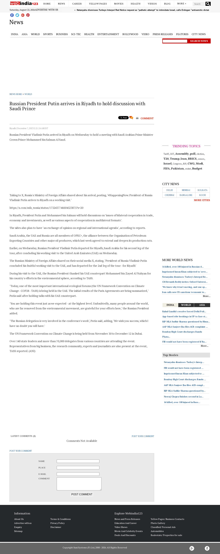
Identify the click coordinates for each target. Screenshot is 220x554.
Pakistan (177, 168)
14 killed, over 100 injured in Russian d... (183, 266)
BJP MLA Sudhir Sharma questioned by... (185, 390)
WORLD (28, 94)
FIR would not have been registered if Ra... (184, 341)
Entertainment (108, 34)
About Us (19, 519)
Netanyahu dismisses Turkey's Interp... (184, 362)
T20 (166, 158)
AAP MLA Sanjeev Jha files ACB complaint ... (185, 326)
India (14, 34)
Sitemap (18, 531)
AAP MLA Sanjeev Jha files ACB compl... (184, 385)
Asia (25, 34)
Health (135, 3)
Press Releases (163, 34)
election (200, 153)
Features (182, 34)
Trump (174, 158)
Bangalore (186, 195)
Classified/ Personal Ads (163, 527)
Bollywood (130, 34)
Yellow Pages (98, 3)
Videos (152, 3)
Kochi (202, 195)
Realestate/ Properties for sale (166, 535)
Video (145, 34)
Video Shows (121, 527)
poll (192, 153)
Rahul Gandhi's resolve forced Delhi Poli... (184, 311)
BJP (185, 163)
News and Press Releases (127, 519)
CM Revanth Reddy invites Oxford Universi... (185, 281)
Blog (167, 3)
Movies (118, 3)
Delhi (169, 190)
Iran (184, 158)
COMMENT (147, 118)
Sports (48, 34)
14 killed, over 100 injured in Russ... (182, 402)
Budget (197, 168)
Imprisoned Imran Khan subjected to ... (184, 373)
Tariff (166, 153)
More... (206, 296)
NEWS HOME (16, 94)
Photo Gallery (158, 523)
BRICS (192, 158)
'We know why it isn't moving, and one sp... (184, 287)
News (61, 3)
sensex (201, 158)
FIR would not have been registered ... (183, 367)
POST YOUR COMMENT (143, 436)
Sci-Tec (76, 34)
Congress (177, 163)
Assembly (182, 153)
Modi (199, 163)
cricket (188, 168)
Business (62, 34)
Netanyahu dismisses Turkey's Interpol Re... (185, 276)
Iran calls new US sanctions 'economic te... (184, 292)
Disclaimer (55, 527)
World (35, 34)
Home (47, 3)
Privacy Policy (57, 523)
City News (199, 34)
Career (77, 3)
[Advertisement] (126, 21)
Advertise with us (46, 9)
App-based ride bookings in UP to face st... (184, 316)
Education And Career (126, 523)
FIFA (166, 168)
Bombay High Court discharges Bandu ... (185, 379)
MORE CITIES (202, 200)
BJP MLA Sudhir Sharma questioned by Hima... (186, 321)
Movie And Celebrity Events (129, 531)
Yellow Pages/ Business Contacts (167, 519)
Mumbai (186, 190)
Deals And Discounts (125, 535)
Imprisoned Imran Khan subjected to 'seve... (185, 271)
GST (172, 153)
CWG (191, 163)
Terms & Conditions (60, 519)
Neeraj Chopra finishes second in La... (183, 396)
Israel (167, 163)
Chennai (169, 195)
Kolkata (202, 190)
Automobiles (157, 531)
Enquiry (18, 527)
